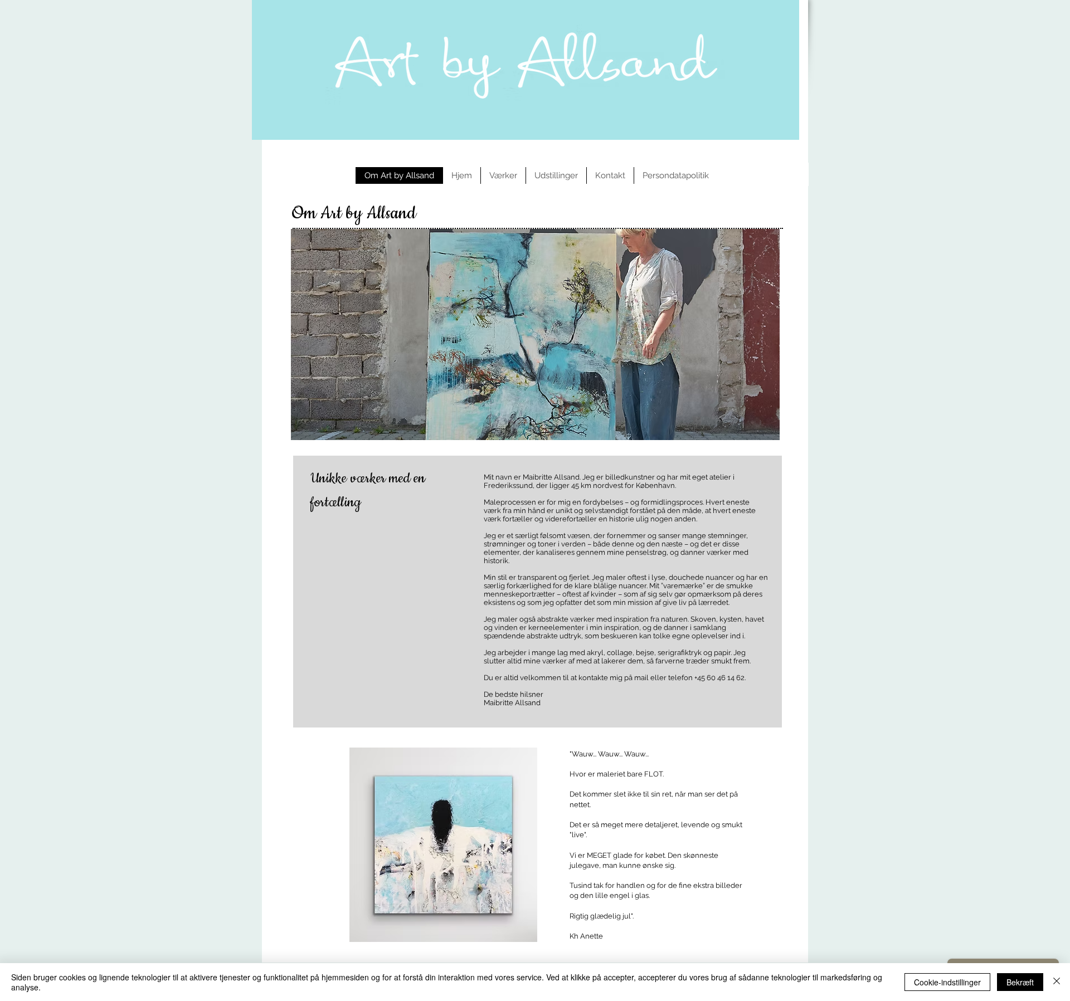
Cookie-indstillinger (947, 982)
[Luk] (1056, 982)
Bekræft (1020, 982)
